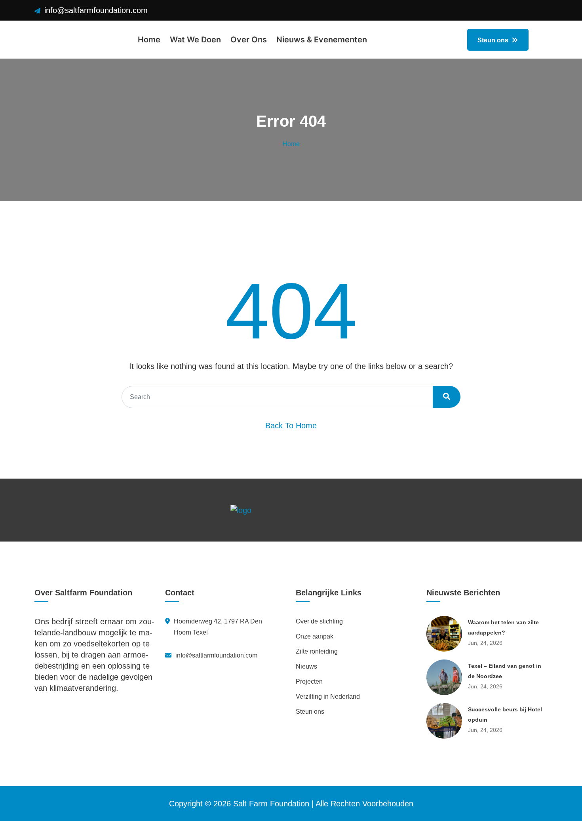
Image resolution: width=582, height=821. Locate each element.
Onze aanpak (314, 636)
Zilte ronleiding (317, 651)
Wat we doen (195, 39)
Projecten (309, 681)
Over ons (248, 39)
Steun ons (493, 40)
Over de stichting (319, 621)
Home (149, 39)
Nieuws (306, 666)
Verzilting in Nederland (328, 696)
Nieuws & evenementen (321, 39)
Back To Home (291, 425)
